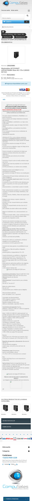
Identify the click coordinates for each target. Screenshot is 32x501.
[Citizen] (18, 438)
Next (30, 437)
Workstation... (3, 414)
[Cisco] (14, 438)
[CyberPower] (25, 438)
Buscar (27, 17)
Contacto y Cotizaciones (12, 499)
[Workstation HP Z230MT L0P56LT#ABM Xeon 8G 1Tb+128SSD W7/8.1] (16, 54)
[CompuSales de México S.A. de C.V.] (15, 479)
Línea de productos (8, 27)
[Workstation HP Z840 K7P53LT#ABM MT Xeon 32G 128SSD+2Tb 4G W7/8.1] (26, 408)
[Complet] (22, 438)
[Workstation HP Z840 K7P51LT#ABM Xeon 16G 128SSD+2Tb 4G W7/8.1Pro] (5, 408)
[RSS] (17, 464)
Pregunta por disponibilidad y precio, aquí (16, 83)
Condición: (3, 74)
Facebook (7, 464)
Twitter (12, 464)
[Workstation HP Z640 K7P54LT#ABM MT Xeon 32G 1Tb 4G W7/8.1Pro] (16, 408)
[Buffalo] (7, 438)
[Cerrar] (28, 499)
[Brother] (4, 438)
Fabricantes (7, 426)
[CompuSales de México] (16, 3)
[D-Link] (29, 438)
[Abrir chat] (26, 499)
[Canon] (11, 438)
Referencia (3, 65)
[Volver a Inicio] (3, 31)
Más (4, 99)
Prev (1, 437)
